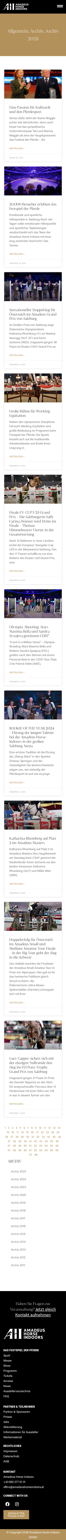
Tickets (7, 1376)
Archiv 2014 (18, 1241)
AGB (6, 1461)
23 (47, 1132)
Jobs (6, 1422)
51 (30, 1145)
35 (54, 1136)
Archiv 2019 (18, 1202)
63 (40, 1150)
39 (19, 1141)
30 (27, 1136)
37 (9, 1141)
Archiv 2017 (18, 1218)
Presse (7, 1417)
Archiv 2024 (18, 1179)
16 (13, 1132)
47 (9, 1145)
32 (37, 1136)
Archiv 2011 (18, 1265)
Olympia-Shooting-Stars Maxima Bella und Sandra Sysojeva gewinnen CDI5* (29, 631)
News (7, 1386)
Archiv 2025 (18, 1171)
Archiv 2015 (18, 1234)
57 (9, 1150)
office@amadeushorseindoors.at (23, 1487)
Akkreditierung (12, 1427)
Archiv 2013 (18, 1249)
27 (11, 1136)
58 (14, 1150)
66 (57, 1150)
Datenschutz (11, 1456)
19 (27, 1132)
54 (46, 1145)
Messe (7, 1360)
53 (40, 1145)
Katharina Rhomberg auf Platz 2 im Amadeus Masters (32, 840)
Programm (10, 1370)
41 (30, 1141)
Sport (6, 1355)
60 (25, 1150)
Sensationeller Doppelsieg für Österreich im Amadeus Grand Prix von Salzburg (33, 314)
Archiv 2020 (18, 1195)
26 (6, 1136)
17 (17, 1132)
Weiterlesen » (17, 148)
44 (46, 1141)
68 (36, 1154)
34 (48, 1136)
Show (6, 1365)
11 (45, 1127)
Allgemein (17, 31)
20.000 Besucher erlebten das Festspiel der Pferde (33, 206)
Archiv (36, 31)
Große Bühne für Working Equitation (29, 413)
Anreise (8, 1381)
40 (25, 1141)
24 (52, 1132)
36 (59, 1136)
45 (51, 1141)
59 (19, 1150)
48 (14, 1145)
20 (32, 1132)
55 (51, 1145)
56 (57, 1145)
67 (30, 1154)
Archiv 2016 (18, 1226)
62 (35, 1150)
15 (8, 1132)
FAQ (6, 1396)
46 (57, 1141)
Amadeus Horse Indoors (18, 1476)
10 (40, 1127)
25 (58, 1132)
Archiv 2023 (18, 1187)
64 (46, 1150)
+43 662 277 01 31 (14, 1482)
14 (59, 1127)
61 (30, 1150)
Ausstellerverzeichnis (16, 1391)
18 (22, 1132)
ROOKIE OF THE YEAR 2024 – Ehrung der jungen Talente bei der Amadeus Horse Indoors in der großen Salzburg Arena (31, 737)
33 (43, 1136)
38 (14, 1141)
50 (25, 1145)
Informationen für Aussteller (20, 1432)
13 (54, 1127)
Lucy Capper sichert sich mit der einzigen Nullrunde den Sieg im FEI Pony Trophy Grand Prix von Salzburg (31, 1065)
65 (51, 1150)
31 (32, 1136)
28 (17, 1136)
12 (49, 1127)
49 (19, 1145)
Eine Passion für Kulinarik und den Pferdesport (30, 109)
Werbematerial (12, 1437)
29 (22, 1136)
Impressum (10, 1451)
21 (37, 1132)
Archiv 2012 (18, 1257)
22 (42, 1132)
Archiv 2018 (18, 1210)
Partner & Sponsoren (16, 1411)
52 (35, 1145)
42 (35, 1141)
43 (40, 1141)
